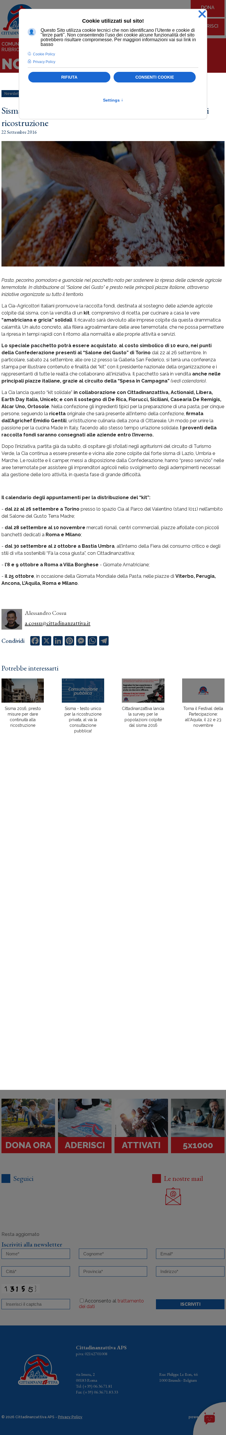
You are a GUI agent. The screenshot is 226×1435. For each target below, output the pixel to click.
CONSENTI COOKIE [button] (154, 77)
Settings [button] (113, 100)
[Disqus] (113, 841)
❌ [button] (202, 14)
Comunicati (16, 44)
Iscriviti (190, 1304)
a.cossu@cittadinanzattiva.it (57, 623)
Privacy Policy (70, 1417)
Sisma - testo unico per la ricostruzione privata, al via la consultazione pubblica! (83, 719)
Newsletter (13, 94)
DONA (208, 7)
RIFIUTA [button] (69, 77)
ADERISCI (207, 26)
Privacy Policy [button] (44, 62)
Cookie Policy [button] (44, 54)
